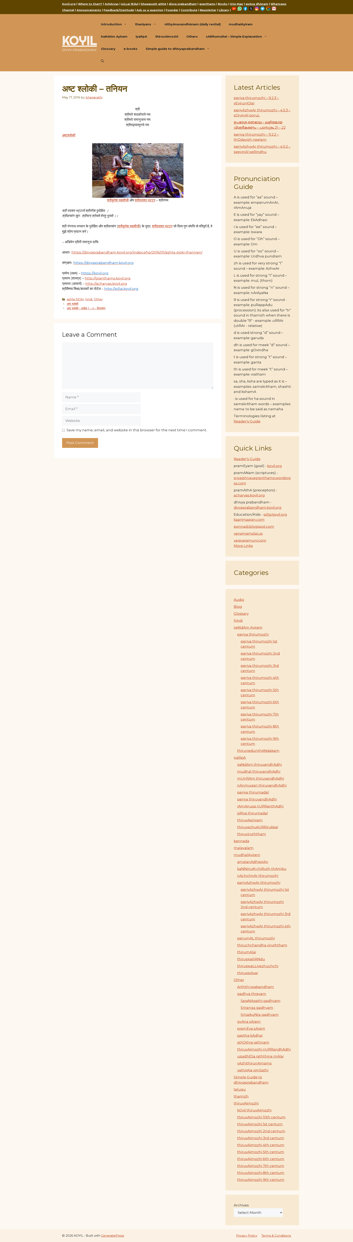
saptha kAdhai (250, 1035)
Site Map (236, 4)
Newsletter (208, 10)
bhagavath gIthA (153, 4)
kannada (241, 841)
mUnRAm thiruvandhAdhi (260, 778)
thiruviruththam (251, 834)
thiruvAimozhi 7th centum (260, 1166)
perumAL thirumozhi (256, 938)
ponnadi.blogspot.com (254, 526)
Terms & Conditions (276, 1236)
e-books (130, 49)
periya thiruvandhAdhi (257, 799)
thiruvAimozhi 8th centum (260, 1173)
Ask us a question (149, 10)
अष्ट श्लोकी (72, 304)
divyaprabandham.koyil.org (258, 507)
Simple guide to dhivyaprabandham (175, 49)
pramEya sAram (251, 1028)
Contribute (189, 10)
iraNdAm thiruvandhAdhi (259, 764)
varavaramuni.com (250, 540)
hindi (88, 299)
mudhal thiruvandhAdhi (258, 771)
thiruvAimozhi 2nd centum (261, 1131)
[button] (102, 61)
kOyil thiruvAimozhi (254, 1110)
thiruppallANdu (251, 959)
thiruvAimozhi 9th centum (260, 1180)
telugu (240, 1089)
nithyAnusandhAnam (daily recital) (192, 24)
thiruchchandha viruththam (262, 945)
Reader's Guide (247, 421)
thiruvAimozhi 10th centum (261, 1117)
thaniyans (143, 24)
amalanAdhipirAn (252, 862)
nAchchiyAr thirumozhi (257, 876)
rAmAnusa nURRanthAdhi (260, 806)
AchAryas (112, 4)
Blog (238, 607)
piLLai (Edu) (130, 4)
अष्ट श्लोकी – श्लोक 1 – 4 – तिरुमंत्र (86, 308)
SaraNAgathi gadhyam (260, 1001)
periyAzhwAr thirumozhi (258, 883)
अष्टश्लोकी (68, 135)
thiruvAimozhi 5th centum (260, 1152)
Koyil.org (69, 4)
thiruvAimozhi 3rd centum (260, 1138)
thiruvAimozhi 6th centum (260, 1159)
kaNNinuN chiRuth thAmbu (261, 869)
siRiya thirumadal (252, 813)
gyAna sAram (249, 1022)
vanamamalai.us (248, 533)
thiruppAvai (247, 973)
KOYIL (79, 40)
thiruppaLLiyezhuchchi (257, 966)
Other (98, 299)
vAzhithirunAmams (254, 1063)
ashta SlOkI (75, 299)
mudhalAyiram (241, 24)
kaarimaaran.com (249, 520)
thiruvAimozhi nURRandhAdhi (264, 1049)
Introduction (111, 24)
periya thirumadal (253, 792)
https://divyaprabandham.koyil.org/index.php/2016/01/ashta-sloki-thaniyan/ (136, 252)
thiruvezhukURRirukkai (257, 827)
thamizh (241, 1096)
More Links (243, 546)
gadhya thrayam (251, 994)
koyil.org (274, 466)
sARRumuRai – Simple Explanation (234, 36)
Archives (241, 1205)
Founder (172, 10)
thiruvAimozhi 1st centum (260, 1124)
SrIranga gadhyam (257, 1008)
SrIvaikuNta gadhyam (260, 1015)
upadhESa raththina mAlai (260, 1056)
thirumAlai (246, 952)
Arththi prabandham (255, 987)
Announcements (89, 10)
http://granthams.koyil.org (108, 278)
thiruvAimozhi (166, 36)
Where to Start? (90, 4)
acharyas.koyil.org (249, 495)
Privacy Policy (246, 1236)
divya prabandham (183, 4)
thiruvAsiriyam (250, 820)
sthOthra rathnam (253, 1042)
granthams (207, 4)
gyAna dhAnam (257, 4)
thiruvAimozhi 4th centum (260, 1145)
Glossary (108, 49)
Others (192, 36)
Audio (239, 600)
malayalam (244, 848)
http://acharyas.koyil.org (106, 284)
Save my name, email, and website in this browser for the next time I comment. (137, 430)
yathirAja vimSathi (252, 1070)
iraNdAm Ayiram (114, 36)
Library (224, 10)
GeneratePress (112, 1236)
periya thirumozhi (253, 634)
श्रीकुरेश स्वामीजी (118, 200)
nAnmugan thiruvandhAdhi (262, 785)
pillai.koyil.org (275, 514)
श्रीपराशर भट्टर (145, 200)
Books (223, 4)
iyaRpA (141, 36)
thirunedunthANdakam (258, 751)
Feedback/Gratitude (119, 10)
